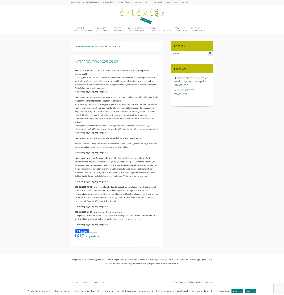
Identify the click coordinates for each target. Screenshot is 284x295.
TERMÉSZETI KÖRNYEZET (180, 29)
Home (77, 46)
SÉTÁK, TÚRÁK (123, 2)
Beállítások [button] (182, 290)
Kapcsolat (186, 2)
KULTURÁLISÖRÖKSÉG (153, 29)
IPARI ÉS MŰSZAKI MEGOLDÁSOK (135, 29)
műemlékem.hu (139, 263)
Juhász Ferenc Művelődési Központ (140, 259)
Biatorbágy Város (115, 259)
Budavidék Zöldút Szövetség (118, 263)
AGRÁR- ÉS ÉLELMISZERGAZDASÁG (81, 29)
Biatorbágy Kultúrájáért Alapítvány (172, 259)
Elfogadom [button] (237, 291)
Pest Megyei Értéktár (97, 259)
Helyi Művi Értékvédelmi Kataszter (163, 263)
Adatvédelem (99, 282)
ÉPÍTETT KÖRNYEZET (117, 29)
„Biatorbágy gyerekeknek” (165, 2)
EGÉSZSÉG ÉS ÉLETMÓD (101, 29)
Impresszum (86, 282)
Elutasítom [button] (250, 291)
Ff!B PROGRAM (141, 2)
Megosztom (92, 236)
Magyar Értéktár (79, 259)
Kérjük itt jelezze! (184, 90)
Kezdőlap (75, 2)
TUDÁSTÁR (107, 2)
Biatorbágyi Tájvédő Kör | (201, 259)
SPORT (166, 30)
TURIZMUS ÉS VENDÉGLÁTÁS (197, 29)
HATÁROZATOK (89, 46)
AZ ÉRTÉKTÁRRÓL (90, 2)
